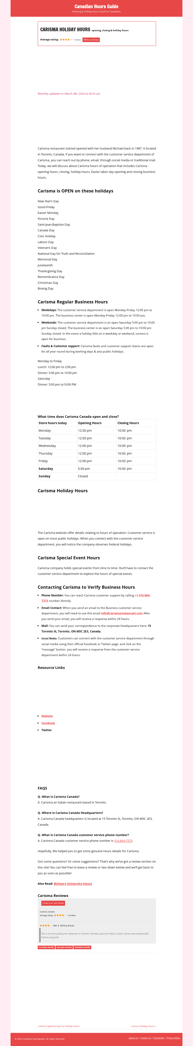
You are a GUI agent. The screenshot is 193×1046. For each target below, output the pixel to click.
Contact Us (145, 1038)
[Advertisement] (97, 70)
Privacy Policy (173, 1038)
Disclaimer (159, 1038)
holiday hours (64, 947)
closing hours (46, 947)
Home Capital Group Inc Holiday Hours (59, 1026)
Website (47, 716)
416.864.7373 (123, 840)
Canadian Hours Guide (96, 6)
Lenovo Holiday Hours (142, 1026)
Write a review (91, 39)
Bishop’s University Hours (73, 883)
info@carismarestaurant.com (122, 613)
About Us (133, 1038)
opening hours (82, 947)
